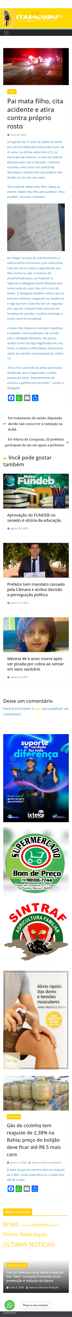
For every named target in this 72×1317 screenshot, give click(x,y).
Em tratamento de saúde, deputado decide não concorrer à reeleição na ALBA (35, 424)
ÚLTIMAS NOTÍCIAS (29, 1244)
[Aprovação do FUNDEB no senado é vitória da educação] (36, 476)
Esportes (40, 1225)
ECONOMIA (13, 1116)
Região (40, 1234)
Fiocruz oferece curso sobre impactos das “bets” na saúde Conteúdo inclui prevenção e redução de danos (35, 1276)
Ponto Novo (18, 1234)
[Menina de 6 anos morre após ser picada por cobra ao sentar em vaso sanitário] (36, 620)
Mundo (54, 1225)
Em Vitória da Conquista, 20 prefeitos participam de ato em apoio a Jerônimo (34, 442)
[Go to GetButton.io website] (9, 1313)
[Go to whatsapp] (10, 1305)
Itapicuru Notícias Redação (46, 1162)
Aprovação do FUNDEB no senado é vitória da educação (34, 517)
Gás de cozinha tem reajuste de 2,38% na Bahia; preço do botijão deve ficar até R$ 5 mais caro (34, 1140)
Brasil (12, 91)
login (38, 708)
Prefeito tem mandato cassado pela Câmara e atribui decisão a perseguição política (36, 589)
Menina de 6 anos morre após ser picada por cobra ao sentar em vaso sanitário (35, 664)
